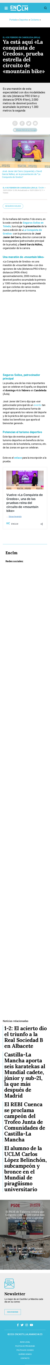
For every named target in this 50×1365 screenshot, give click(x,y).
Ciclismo (35, 19)
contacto (25, 1358)
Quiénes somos (25, 1354)
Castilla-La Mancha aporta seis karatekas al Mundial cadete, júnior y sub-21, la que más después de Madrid (24, 1075)
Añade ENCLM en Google (26, 130)
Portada (13, 19)
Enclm (41, 187)
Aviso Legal (25, 1342)
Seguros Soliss (13, 206)
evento (37, 405)
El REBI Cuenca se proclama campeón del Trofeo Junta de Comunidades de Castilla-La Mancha (24, 1122)
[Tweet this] (28, 123)
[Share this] (22, 123)
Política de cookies (25, 1350)
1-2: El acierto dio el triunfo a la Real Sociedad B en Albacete (25, 1037)
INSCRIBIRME (12, 1312)
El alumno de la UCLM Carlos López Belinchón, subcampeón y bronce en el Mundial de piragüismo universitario (25, 1169)
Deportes (23, 19)
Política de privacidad (25, 1346)
